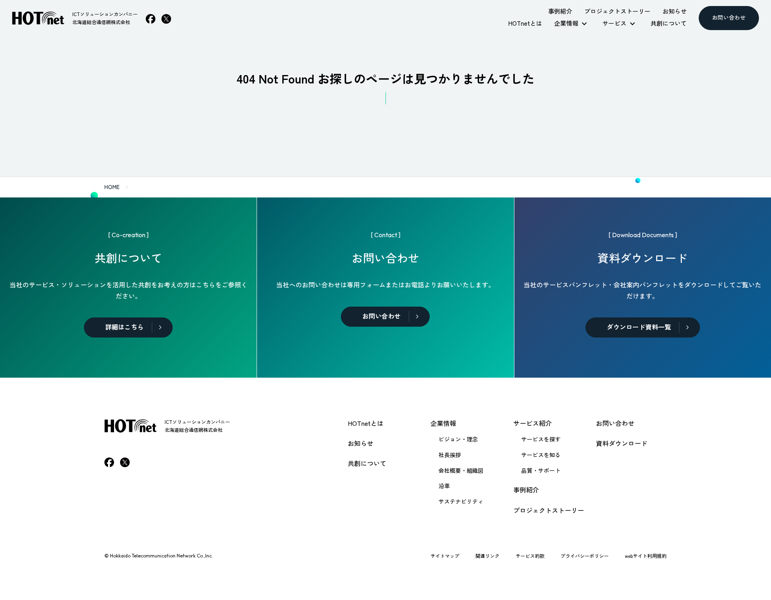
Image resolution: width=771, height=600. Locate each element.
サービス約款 (530, 555)
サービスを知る (541, 455)
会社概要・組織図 (461, 470)
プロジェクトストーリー (548, 510)
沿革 (444, 486)
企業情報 (443, 423)
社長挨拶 (450, 455)
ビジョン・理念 (458, 439)
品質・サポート (541, 470)
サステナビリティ (461, 501)
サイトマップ (444, 555)
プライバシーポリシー (585, 555)
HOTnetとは (365, 423)
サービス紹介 (532, 423)
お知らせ (360, 443)
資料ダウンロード (621, 443)
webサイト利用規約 (646, 555)
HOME (112, 187)
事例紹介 (526, 489)
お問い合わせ (615, 423)
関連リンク (487, 555)
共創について (367, 463)
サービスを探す (541, 439)
